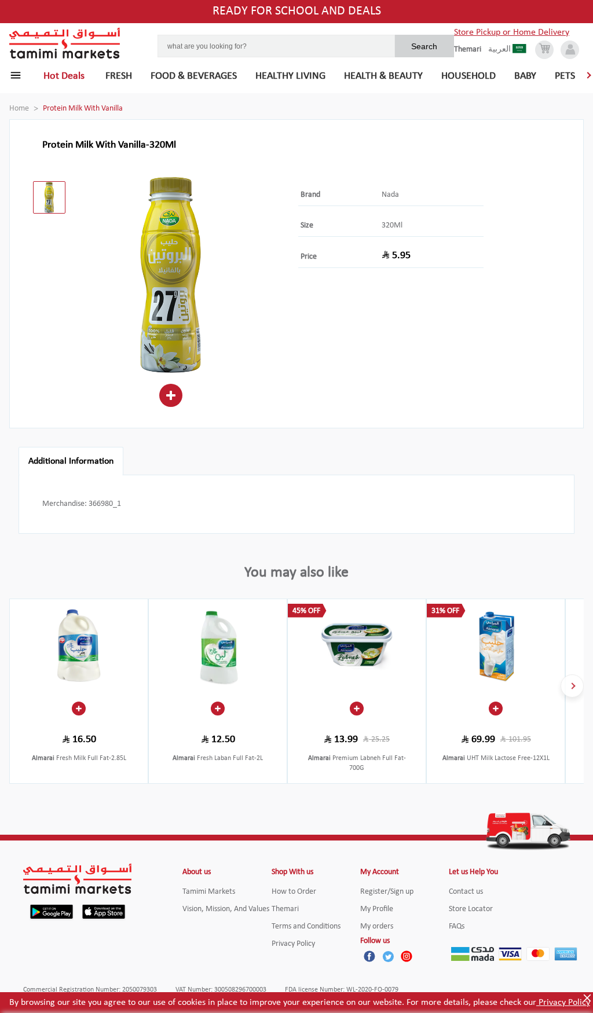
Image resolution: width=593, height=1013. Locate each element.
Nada (390, 194)
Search (424, 46)
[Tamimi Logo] (64, 43)
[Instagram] (406, 956)
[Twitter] (388, 956)
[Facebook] (369, 956)
